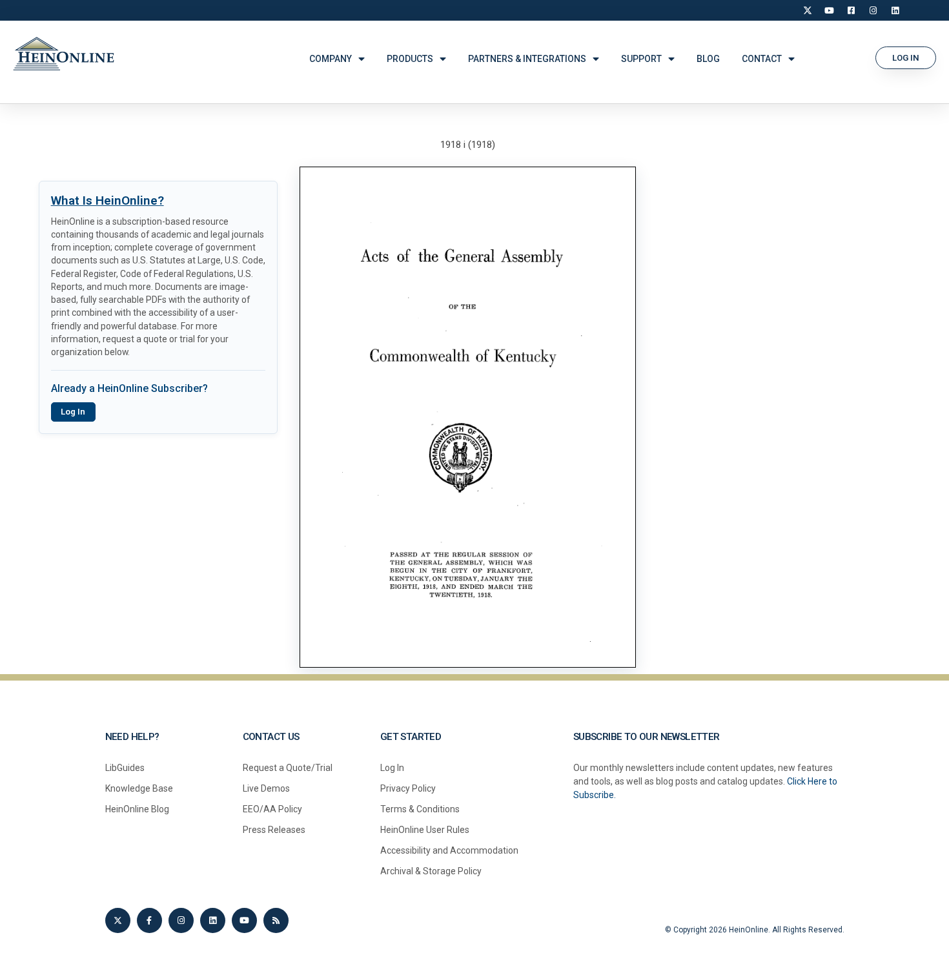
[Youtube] (244, 920)
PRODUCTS (410, 59)
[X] (807, 10)
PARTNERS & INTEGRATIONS (527, 59)
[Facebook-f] (149, 920)
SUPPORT (641, 59)
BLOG (708, 59)
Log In (73, 411)
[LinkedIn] (895, 10)
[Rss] (276, 920)
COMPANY (330, 59)
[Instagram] (873, 10)
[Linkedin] (212, 920)
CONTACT (762, 59)
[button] (905, 57)
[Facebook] (851, 10)
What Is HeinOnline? (107, 200)
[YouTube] (829, 10)
